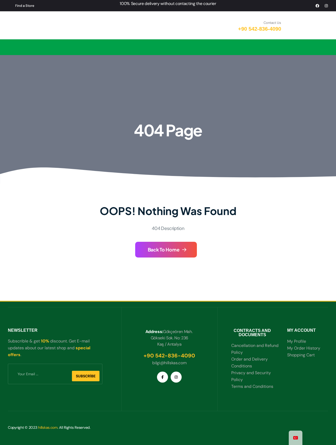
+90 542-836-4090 (259, 29)
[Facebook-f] (162, 377)
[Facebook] (317, 6)
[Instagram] (326, 6)
